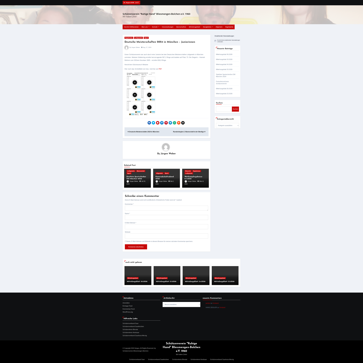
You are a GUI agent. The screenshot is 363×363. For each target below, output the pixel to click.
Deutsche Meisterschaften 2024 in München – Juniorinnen (159, 42)
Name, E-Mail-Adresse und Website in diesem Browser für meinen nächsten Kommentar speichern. (159, 241)
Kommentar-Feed (129, 309)
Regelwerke (229, 27)
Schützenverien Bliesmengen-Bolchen (135, 351)
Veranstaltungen (167, 27)
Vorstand (216, 303)
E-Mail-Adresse (130, 223)
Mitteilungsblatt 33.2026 (224, 59)
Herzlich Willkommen (131, 27)
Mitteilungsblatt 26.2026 (224, 88)
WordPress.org (128, 312)
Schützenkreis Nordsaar (131, 332)
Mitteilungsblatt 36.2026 (224, 54)
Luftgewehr (138, 38)
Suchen (219, 103)
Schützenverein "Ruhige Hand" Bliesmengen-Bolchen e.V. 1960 (156, 13)
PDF (160, 69)
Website (127, 232)
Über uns (145, 27)
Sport (146, 38)
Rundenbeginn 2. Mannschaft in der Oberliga (188, 132)
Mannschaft (141, 171)
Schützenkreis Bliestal (130, 329)
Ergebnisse (129, 38)
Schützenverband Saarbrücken (133, 326)
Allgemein (219, 27)
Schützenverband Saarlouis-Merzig (135, 335)
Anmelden (126, 303)
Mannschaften (181, 27)
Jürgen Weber (168, 154)
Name (127, 213)
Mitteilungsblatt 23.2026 (224, 93)
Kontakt (155, 27)
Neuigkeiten (207, 27)
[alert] (227, 40)
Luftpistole (188, 173)
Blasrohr (188, 171)
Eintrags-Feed (127, 306)
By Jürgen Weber (134, 47)
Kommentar (129, 204)
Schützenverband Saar (130, 323)
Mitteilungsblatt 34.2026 (224, 64)
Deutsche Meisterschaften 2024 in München (144, 132)
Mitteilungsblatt (194, 27)
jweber (208, 303)
